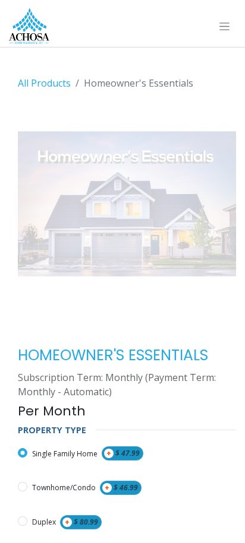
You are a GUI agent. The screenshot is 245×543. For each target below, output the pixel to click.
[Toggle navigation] (224, 26)
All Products (44, 83)
